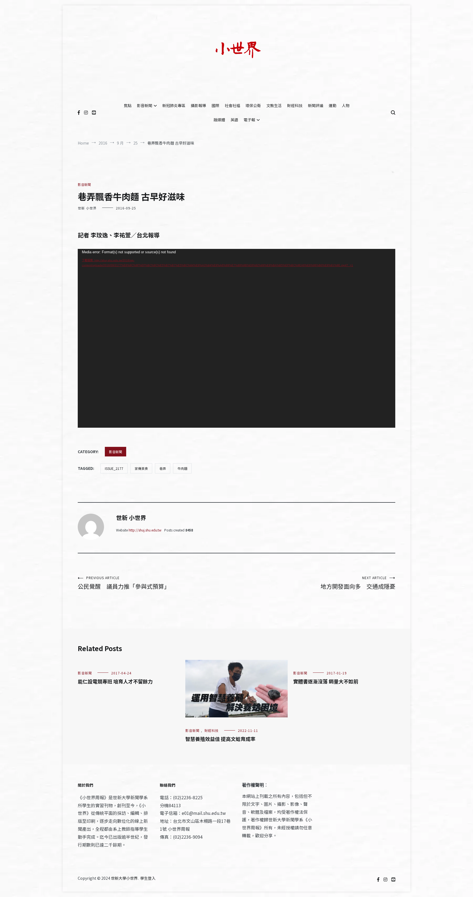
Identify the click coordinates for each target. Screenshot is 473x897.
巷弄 (162, 468)
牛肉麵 (182, 468)
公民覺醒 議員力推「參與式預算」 (124, 582)
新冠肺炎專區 (173, 105)
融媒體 (219, 119)
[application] (236, 338)
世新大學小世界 (124, 878)
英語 (234, 119)
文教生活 (274, 105)
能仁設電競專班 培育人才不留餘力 (115, 681)
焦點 (127, 105)
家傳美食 (141, 468)
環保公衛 (253, 105)
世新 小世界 (87, 208)
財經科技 (294, 105)
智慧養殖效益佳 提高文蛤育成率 (220, 738)
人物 (346, 105)
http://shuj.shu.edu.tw (145, 530)
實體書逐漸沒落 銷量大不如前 (325, 681)
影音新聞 (144, 105)
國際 (215, 105)
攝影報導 (198, 105)
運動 (332, 105)
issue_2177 (114, 468)
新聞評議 (315, 105)
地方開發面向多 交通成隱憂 (358, 582)
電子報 (249, 119)
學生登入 (147, 878)
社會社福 (232, 105)
